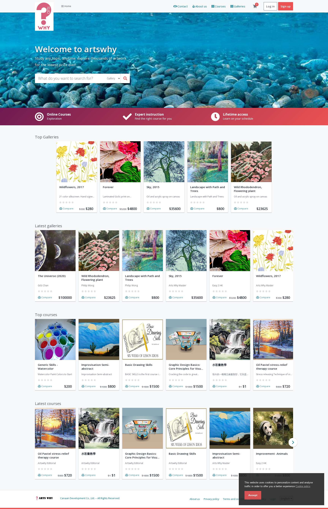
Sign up (286, 6)
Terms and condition (235, 499)
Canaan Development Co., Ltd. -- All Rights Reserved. (90, 498)
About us (195, 499)
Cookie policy (303, 486)
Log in (270, 6)
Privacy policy (211, 499)
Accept (252, 495)
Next (293, 442)
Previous (32, 442)
